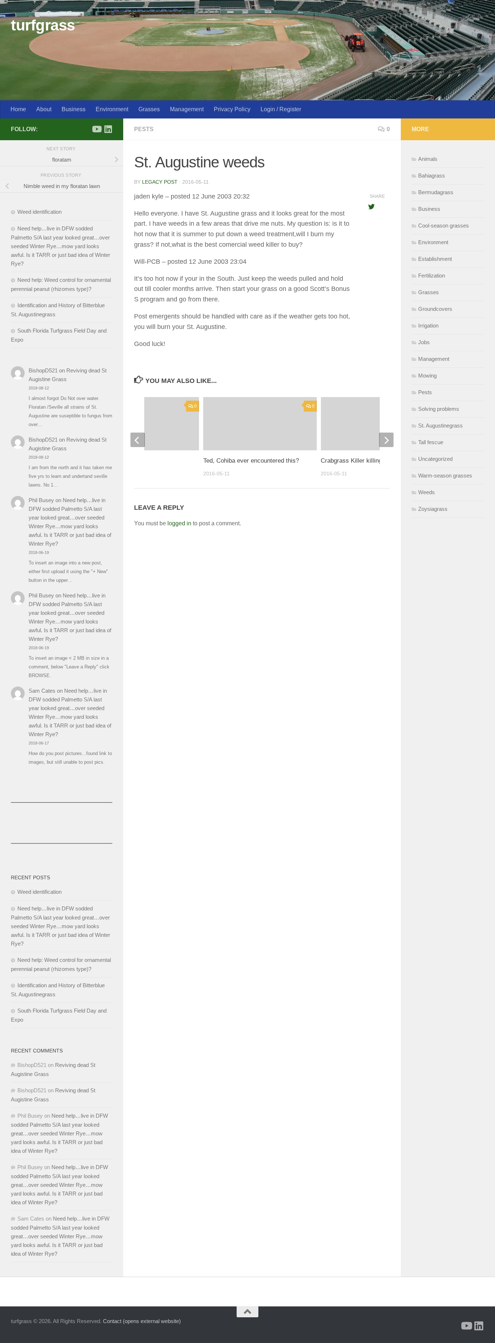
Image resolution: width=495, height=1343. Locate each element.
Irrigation (428, 325)
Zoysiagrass (433, 509)
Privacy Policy (232, 109)
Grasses (149, 109)
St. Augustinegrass (440, 425)
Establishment (435, 259)
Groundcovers (435, 309)
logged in (179, 523)
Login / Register (281, 109)
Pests (144, 129)
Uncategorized (435, 459)
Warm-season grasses (445, 475)
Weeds (426, 492)
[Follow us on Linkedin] (108, 129)
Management (187, 109)
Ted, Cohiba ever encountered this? (251, 460)
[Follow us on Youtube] (96, 129)
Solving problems (438, 409)
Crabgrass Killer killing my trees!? (367, 460)
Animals (427, 159)
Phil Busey (41, 500)
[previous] (137, 440)
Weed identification (39, 212)
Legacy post (160, 182)
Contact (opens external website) (142, 1321)
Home (18, 109)
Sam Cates (42, 691)
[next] (386, 440)
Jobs (424, 342)
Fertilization (431, 275)
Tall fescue (430, 442)
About (43, 109)
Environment (112, 109)
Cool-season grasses (443, 225)
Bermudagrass (435, 192)
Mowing (427, 375)
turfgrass (43, 25)
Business (74, 109)
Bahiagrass (431, 175)
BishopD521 (43, 370)
